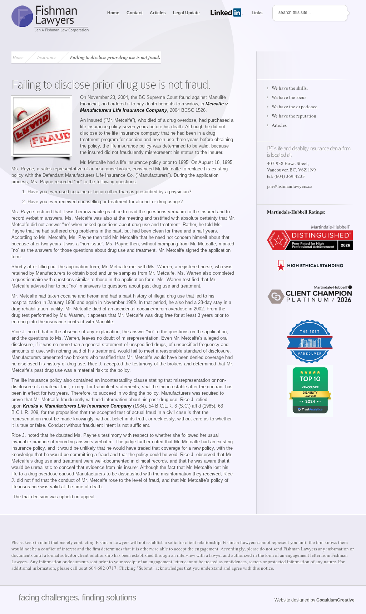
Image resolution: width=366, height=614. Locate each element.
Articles (158, 12)
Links (257, 12)
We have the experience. (295, 106)
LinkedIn (227, 12)
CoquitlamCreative (335, 600)
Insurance (46, 57)
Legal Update (186, 12)
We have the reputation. (294, 116)
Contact (135, 12)
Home (113, 12)
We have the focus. (289, 97)
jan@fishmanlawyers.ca (289, 186)
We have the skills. (290, 88)
